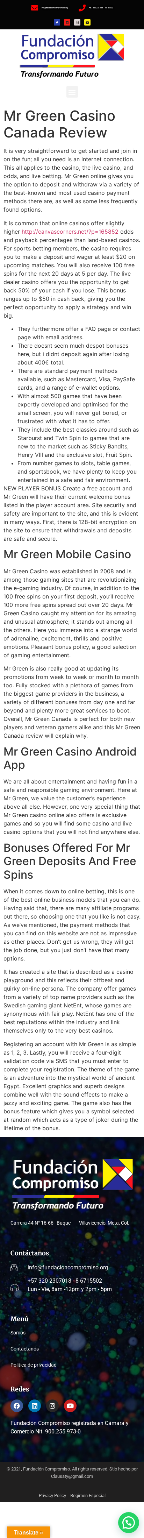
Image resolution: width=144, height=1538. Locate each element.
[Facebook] (16, 1405)
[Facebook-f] (57, 22)
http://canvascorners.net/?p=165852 (70, 231)
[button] (72, 92)
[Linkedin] (67, 22)
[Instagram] (77, 22)
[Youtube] (87, 22)
